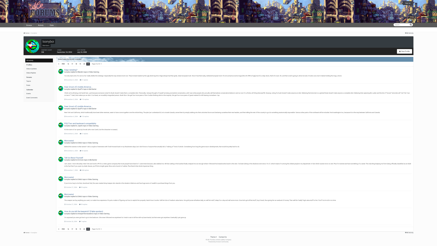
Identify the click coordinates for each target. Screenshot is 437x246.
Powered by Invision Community (218, 242)
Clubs (52, 25)
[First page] (58, 64)
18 (76, 64)
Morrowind (69, 141)
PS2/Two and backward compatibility (80, 123)
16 (68, 64)
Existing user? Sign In (392, 3)
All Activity (29, 60)
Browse (29, 25)
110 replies (85, 99)
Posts (28, 85)
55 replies (84, 151)
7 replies (83, 221)
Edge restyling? (70, 70)
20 (84, 64)
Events (28, 93)
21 (88, 64)
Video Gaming (94, 72)
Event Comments (31, 98)
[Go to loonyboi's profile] (60, 71)
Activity (40, 25)
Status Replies (31, 73)
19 (80, 64)
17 (72, 64)
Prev (63, 64)
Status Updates (31, 69)
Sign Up (407, 3)
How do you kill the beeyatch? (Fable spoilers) (83, 211)
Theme (213, 237)
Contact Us (223, 237)
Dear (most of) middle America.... (78, 87)
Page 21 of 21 (96, 64)
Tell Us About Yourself (73, 158)
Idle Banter (93, 89)
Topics (28, 81)
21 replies (84, 80)
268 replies (85, 170)
